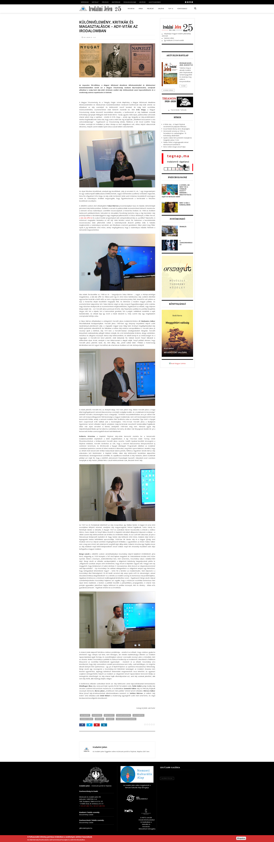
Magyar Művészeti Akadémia (126, 719)
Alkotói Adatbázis (155, 2)
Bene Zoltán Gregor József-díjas (174, 147)
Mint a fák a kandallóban (184, 204)
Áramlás (182, 227)
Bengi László (109, 715)
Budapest (110, 719)
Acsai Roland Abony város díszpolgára (176, 129)
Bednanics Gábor (86, 719)
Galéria (161, 8)
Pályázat (150, 8)
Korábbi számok (168, 90)
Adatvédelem (116, 2)
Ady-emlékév (85, 715)
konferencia (97, 715)
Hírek (141, 8)
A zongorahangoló (185, 243)
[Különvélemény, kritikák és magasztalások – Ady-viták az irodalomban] (117, 60)
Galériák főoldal (167, 778)
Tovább (183, 86)
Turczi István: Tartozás (178, 110)
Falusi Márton (138, 715)
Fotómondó (177, 219)
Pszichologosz (177, 177)
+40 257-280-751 (86, 806)
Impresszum (85, 2)
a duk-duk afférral (86, 218)
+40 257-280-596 (99, 806)
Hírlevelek (105, 2)
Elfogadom (241, 838)
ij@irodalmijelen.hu (85, 828)
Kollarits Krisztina (123, 715)
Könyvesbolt (182, 8)
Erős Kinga (99, 719)
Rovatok (131, 8)
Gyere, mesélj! (171, 352)
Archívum (142, 2)
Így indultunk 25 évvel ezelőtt (174, 40)
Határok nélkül (169, 38)
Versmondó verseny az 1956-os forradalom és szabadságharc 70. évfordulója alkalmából (174, 133)
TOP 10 (170, 8)
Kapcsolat (95, 2)
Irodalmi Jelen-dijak (130, 2)
